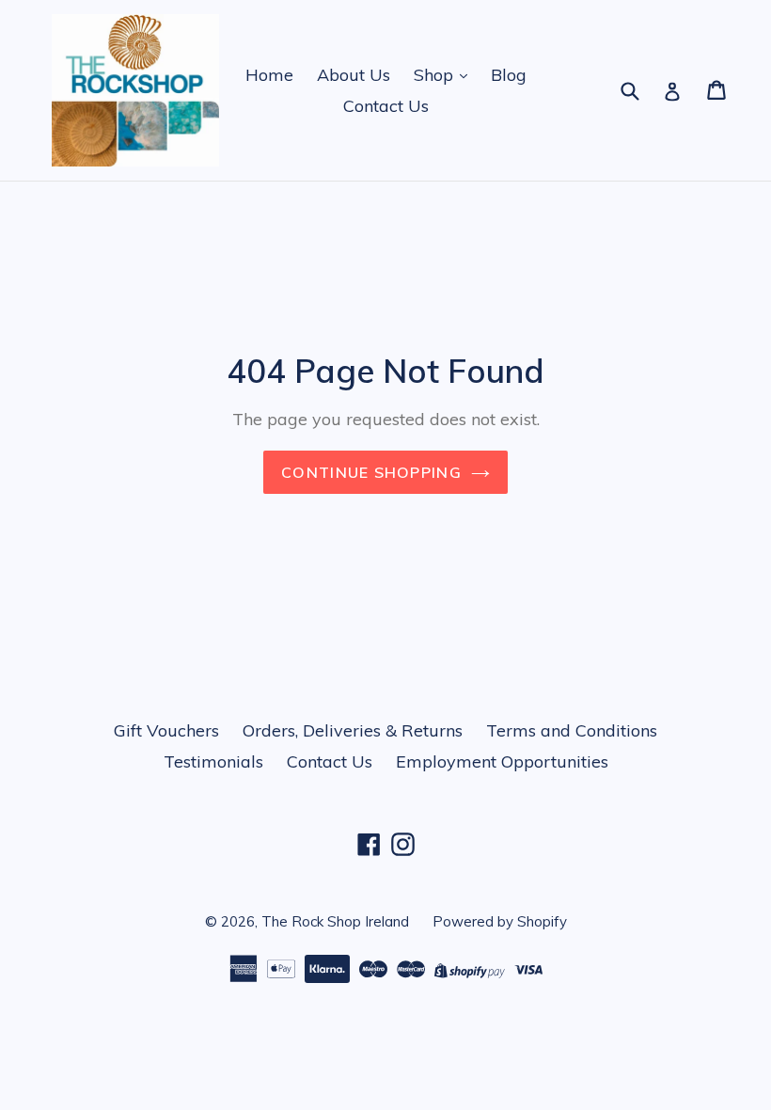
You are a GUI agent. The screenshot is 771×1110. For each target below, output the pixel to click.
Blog (509, 75)
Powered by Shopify (500, 921)
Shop (436, 75)
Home (269, 75)
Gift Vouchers (166, 730)
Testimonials (213, 761)
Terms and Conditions (571, 730)
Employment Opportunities (502, 761)
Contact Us (386, 106)
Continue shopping (371, 472)
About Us (353, 75)
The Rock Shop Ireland (335, 921)
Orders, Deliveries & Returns (353, 730)
